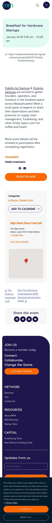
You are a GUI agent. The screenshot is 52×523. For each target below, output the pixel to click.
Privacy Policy (12, 503)
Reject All (26, 517)
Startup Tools (10, 424)
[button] (17, 319)
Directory (8, 393)
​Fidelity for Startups (17, 88)
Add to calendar (23, 209)
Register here (26, 176)
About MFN (10, 416)
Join (6, 397)
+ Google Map (16, 235)
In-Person (13, 200)
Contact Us (9, 401)
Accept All (26, 509)
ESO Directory (11, 420)
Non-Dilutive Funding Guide (18, 443)
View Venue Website (19, 242)
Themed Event (26, 200)
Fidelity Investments (15, 161)
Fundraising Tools (13, 439)
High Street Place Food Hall (26, 222)
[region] (26, 500)
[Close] (49, 479)
